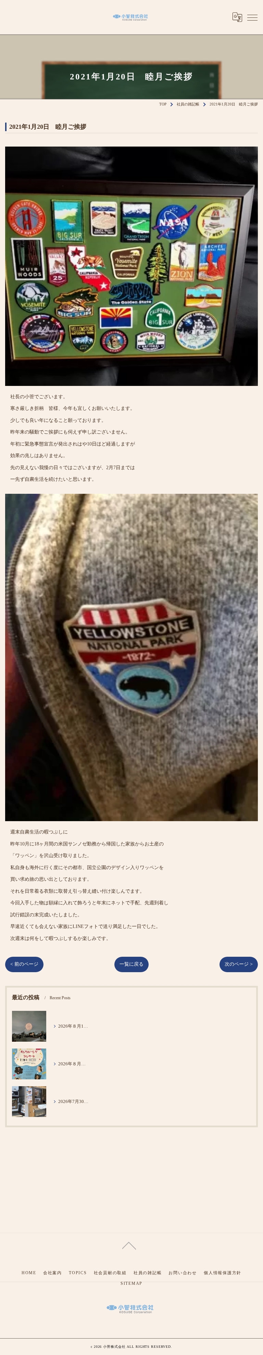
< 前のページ (24, 964)
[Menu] (252, 17)
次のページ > (239, 964)
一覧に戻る (131, 964)
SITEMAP (131, 1283)
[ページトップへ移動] (129, 1245)
